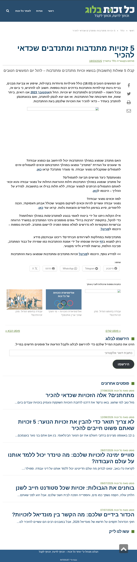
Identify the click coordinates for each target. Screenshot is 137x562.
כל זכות (118, 390)
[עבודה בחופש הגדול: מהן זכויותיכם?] (103, 299)
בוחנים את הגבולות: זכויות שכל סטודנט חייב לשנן (75, 488)
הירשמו (123, 364)
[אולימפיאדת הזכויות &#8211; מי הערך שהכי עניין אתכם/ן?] (64, 299)
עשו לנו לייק (119, 531)
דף (101, 241)
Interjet (65, 560)
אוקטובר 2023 (40, 92)
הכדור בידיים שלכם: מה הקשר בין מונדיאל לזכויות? (73, 514)
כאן (39, 169)
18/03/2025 (95, 60)
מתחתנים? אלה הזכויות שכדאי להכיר (90, 395)
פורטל (105, 229)
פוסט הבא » (12, 330)
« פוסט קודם (113, 330)
